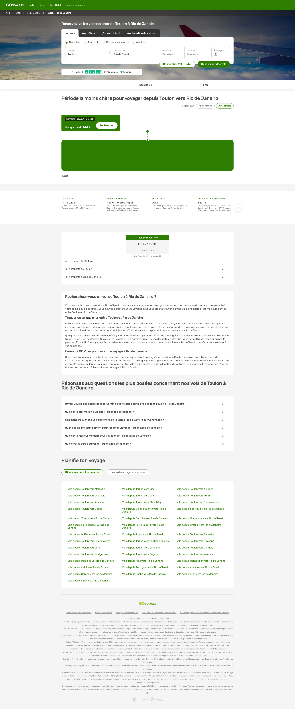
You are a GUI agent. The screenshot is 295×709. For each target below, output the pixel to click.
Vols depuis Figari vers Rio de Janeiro (89, 580)
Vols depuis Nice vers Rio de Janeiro (142, 560)
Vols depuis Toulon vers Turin (193, 495)
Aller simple (224, 106)
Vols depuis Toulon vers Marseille (86, 489)
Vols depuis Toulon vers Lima (84, 547)
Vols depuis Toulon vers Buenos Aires (89, 541)
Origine (71, 50)
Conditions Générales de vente (79, 613)
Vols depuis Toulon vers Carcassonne (198, 502)
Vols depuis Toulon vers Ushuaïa (195, 547)
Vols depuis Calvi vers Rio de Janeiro (88, 567)
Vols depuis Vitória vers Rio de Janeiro (90, 518)
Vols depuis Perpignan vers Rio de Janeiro (146, 567)
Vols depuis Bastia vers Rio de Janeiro (144, 574)
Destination (120, 50)
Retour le (191, 50)
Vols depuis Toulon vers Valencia (195, 554)
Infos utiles (145, 84)
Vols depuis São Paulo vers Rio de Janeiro (200, 508)
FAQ (205, 84)
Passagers (219, 50)
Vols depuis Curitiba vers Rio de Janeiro (144, 518)
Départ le (166, 50)
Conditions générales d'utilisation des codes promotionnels (204, 613)
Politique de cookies (103, 613)
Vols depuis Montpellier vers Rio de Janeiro (201, 560)
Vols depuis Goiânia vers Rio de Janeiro (90, 534)
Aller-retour (205, 106)
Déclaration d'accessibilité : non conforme (159, 613)
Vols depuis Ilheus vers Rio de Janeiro (143, 534)
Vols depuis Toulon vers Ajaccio (86, 502)
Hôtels (42, 5)
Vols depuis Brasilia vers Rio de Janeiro (199, 524)
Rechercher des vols (213, 64)
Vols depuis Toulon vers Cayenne (195, 541)
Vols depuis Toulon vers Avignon (195, 489)
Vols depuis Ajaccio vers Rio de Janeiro (199, 567)
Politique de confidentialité (127, 613)
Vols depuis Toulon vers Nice (138, 489)
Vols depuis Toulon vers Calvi (138, 495)
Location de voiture (75, 5)
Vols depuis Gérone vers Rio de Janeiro (90, 574)
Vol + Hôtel (55, 5)
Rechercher (107, 125)
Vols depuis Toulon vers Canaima (141, 547)
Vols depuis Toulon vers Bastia (85, 508)
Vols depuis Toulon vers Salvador (195, 534)
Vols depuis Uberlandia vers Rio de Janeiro (201, 518)
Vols (32, 5)
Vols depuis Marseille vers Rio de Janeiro (91, 560)
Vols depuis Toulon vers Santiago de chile (146, 541)
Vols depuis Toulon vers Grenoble (86, 495)
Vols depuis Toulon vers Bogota (140, 554)
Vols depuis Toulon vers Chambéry (141, 502)
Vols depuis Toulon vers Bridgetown (88, 554)
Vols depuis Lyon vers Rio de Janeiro (197, 574)
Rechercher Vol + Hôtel (177, 64)
